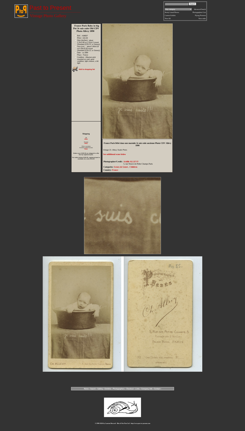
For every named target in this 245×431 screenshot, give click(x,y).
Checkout (130, 389)
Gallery (100, 389)
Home (86, 389)
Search (93, 389)
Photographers (119, 389)
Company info (147, 389)
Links (137, 389)
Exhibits (108, 389)
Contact (157, 389)
